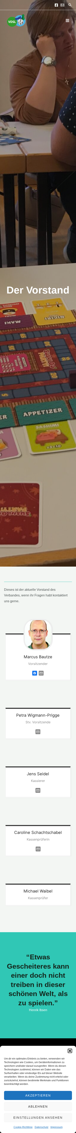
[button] (70, 1051)
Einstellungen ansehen (38, 1117)
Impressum (56, 1127)
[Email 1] (62, 5)
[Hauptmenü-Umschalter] (67, 20)
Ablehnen (38, 1106)
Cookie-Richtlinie (23, 1127)
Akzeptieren (38, 1095)
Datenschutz (41, 1127)
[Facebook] (56, 5)
